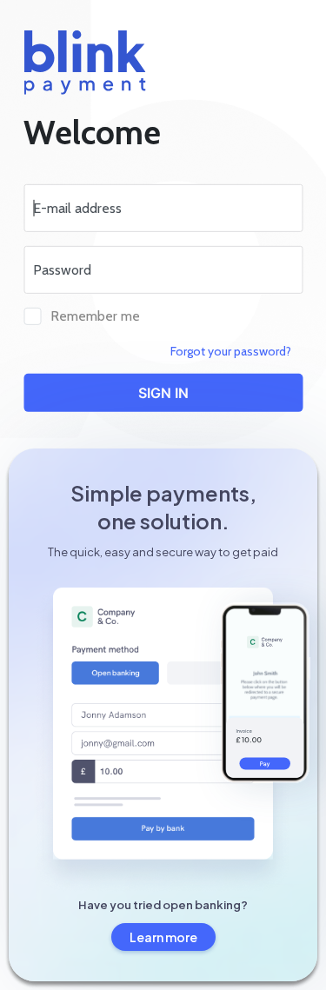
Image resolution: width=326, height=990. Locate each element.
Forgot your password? (230, 351)
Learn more (163, 937)
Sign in (163, 393)
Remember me (95, 316)
